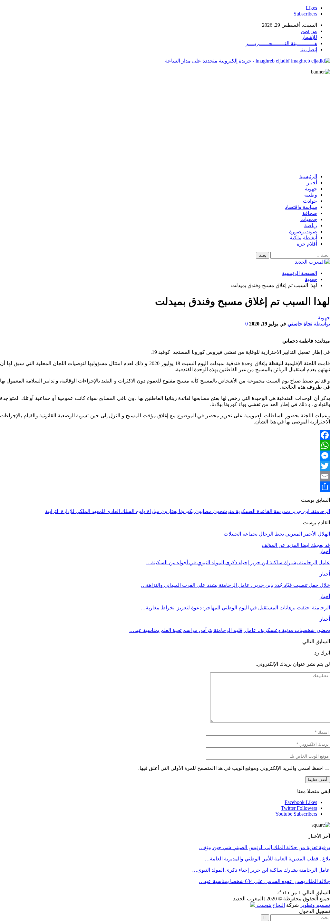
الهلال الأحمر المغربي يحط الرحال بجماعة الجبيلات (277, 534)
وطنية (310, 195)
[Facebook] (165, 435)
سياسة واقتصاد (301, 207)
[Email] (165, 476)
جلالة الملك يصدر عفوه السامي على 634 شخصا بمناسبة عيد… (264, 881)
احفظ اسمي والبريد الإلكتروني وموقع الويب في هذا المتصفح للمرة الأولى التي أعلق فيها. (231, 768)
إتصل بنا (308, 49)
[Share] (165, 486)
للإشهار (309, 37)
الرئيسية (308, 176)
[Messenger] (165, 456)
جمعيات (308, 219)
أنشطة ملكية (303, 237)
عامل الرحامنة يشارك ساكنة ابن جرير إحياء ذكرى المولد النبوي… (261, 870)
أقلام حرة (307, 244)
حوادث (310, 201)
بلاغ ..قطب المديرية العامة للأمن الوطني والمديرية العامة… (267, 858)
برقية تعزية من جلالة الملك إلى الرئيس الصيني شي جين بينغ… (264, 847)
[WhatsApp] (165, 445)
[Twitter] (165, 466)
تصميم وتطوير (315, 905)
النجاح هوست (270, 905)
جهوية (311, 188)
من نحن (309, 31)
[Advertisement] (165, 123)
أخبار (312, 182)
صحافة (309, 213)
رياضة (310, 225)
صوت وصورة (303, 231)
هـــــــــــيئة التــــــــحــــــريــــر (281, 43)
